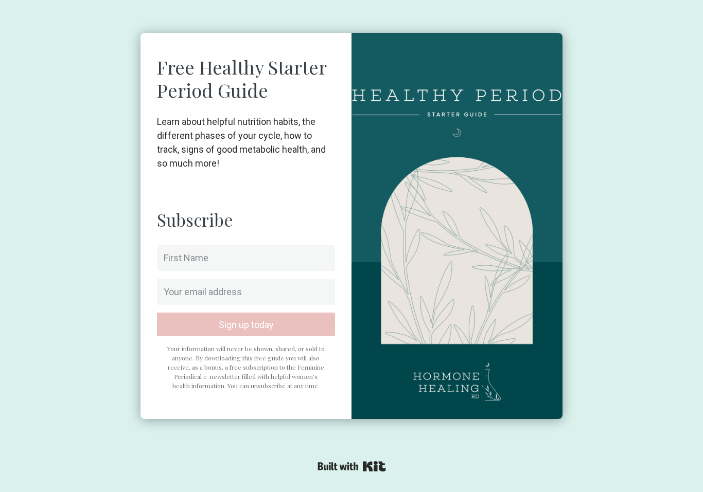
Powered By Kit (352, 466)
